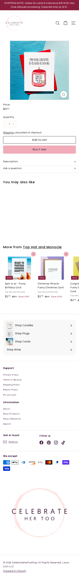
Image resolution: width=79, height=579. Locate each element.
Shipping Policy (11, 385)
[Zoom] (63, 94)
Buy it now (39, 149)
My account (9, 395)
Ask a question (12, 168)
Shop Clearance (12, 419)
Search (7, 424)
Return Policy (10, 390)
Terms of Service (12, 380)
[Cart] (65, 23)
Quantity (8, 117)
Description (10, 161)
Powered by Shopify (14, 571)
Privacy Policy (11, 375)
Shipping (8, 132)
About (6, 409)
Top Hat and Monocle (42, 247)
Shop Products (11, 414)
